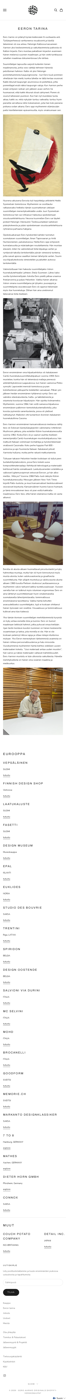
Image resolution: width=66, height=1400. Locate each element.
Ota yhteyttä (9, 1332)
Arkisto (6, 1313)
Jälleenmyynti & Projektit (15, 1342)
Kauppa (6, 1303)
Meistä (6, 1323)
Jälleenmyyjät (9, 1347)
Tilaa (11, 1292)
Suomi (31, 1384)
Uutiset (6, 1318)
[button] (59, 1398)
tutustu (6, 775)
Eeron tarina (9, 1308)
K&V (5, 1366)
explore (6, 1147)
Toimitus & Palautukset (14, 1337)
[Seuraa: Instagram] (4, 1375)
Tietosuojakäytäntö (12, 1356)
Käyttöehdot (9, 1361)
